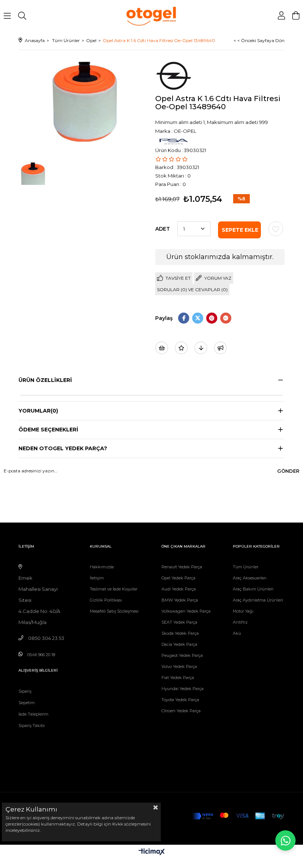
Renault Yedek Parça (181, 566)
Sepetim (26, 702)
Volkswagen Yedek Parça (186, 611)
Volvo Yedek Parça (179, 666)
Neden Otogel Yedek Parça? (62, 448)
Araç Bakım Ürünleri (253, 589)
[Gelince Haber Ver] (220, 347)
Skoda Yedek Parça (180, 633)
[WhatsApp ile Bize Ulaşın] (285, 840)
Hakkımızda (102, 566)
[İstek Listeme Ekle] (161, 347)
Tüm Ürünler (245, 566)
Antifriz (240, 622)
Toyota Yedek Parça (180, 699)
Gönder (288, 471)
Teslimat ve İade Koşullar (113, 589)
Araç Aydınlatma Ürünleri (258, 600)
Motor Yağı (243, 611)
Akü (237, 633)
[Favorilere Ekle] (275, 228)
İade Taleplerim (33, 714)
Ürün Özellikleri (45, 380)
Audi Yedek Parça (178, 589)
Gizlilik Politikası (106, 600)
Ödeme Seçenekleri (48, 429)
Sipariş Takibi (31, 725)
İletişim (97, 577)
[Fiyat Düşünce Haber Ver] (200, 347)
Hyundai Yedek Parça (182, 688)
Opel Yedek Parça (178, 577)
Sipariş (24, 691)
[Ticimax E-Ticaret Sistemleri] (152, 852)
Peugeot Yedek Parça (182, 655)
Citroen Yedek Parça (181, 710)
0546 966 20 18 (41, 654)
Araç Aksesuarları (249, 577)
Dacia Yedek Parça (179, 644)
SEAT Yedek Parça (179, 622)
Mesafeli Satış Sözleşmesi (114, 611)
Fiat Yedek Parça (177, 677)
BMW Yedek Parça (179, 600)
